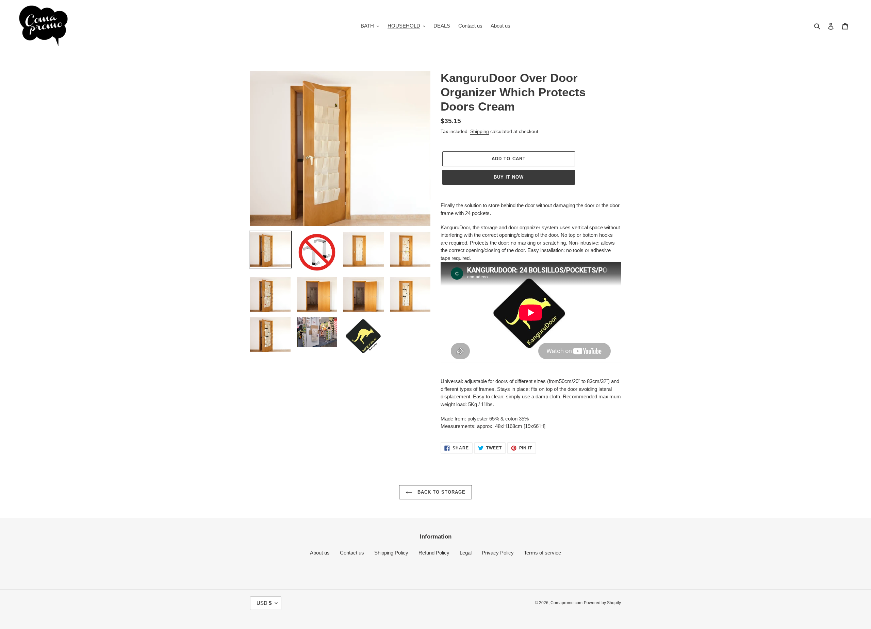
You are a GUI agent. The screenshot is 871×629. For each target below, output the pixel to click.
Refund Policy (433, 553)
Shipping (479, 131)
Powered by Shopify (602, 602)
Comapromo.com (566, 602)
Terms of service (542, 553)
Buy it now (509, 177)
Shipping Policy (391, 553)
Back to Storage (441, 492)
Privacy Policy (498, 553)
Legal (466, 553)
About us (320, 553)
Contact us (352, 553)
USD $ (264, 603)
